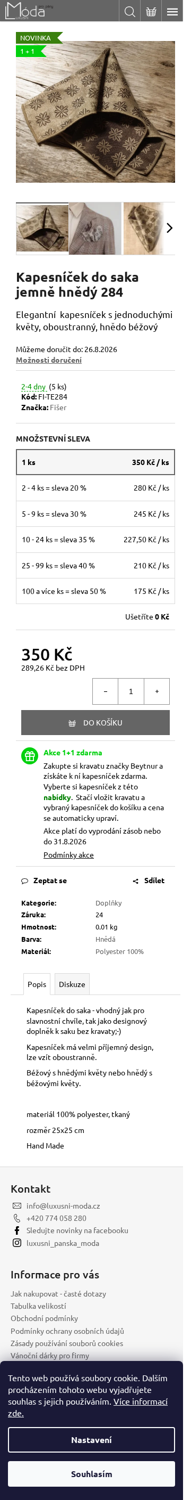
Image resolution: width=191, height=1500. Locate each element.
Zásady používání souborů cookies (67, 1343)
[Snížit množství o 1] (105, 691)
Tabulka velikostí (38, 1305)
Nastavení (91, 1439)
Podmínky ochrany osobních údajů (67, 1330)
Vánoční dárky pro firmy (50, 1355)
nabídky (57, 797)
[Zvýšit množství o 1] (156, 691)
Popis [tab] (37, 984)
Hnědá (106, 938)
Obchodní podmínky (44, 1318)
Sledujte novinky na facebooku (77, 1230)
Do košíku (103, 722)
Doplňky (108, 902)
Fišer (58, 407)
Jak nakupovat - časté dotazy (58, 1293)
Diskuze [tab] (72, 984)
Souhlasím (91, 1473)
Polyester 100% (120, 951)
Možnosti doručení (49, 359)
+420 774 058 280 (56, 1217)
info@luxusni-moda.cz (63, 1205)
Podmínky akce (69, 854)
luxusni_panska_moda (63, 1243)
